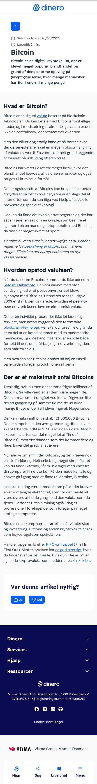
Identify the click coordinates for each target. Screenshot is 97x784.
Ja (20, 600)
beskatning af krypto (41, 246)
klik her (84, 560)
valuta (42, 115)
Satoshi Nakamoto (19, 285)
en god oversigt (68, 549)
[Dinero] (2, 763)
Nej (39, 600)
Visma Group (46, 748)
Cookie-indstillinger (48, 722)
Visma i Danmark (73, 748)
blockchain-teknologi (21, 327)
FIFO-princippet (59, 544)
